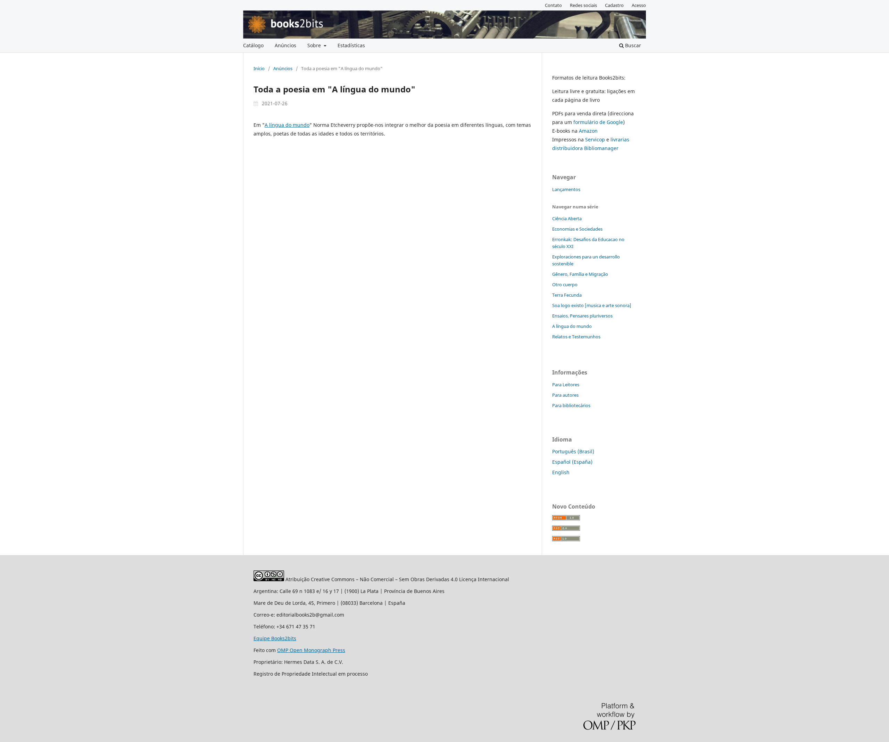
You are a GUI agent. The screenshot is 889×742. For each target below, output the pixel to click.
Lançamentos (566, 189)
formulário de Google (598, 122)
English (561, 472)
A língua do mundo (287, 125)
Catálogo (253, 45)
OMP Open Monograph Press (311, 650)
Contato (553, 5)
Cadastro (614, 5)
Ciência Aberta (567, 218)
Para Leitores (565, 384)
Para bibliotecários (571, 405)
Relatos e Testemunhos (576, 336)
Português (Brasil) (573, 451)
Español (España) (572, 462)
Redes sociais (583, 5)
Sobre (314, 45)
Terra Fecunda (567, 295)
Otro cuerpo (565, 284)
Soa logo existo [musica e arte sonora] (591, 305)
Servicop (595, 139)
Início (259, 68)
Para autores (565, 395)
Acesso (639, 5)
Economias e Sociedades (577, 229)
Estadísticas (351, 45)
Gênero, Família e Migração (580, 274)
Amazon (588, 130)
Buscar (632, 45)
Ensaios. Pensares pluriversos (582, 316)
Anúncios (285, 45)
